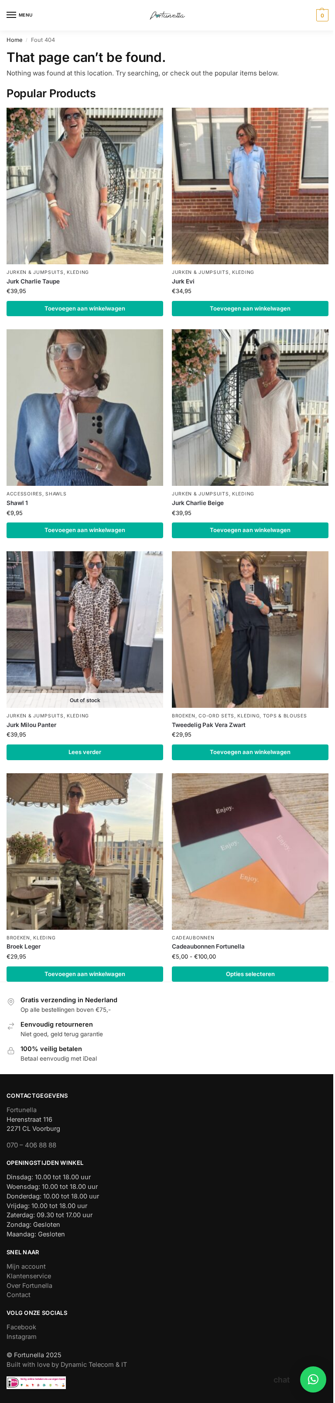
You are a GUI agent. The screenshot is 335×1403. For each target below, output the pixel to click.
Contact (19, 1295)
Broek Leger (24, 946)
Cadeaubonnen (193, 938)
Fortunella (22, 1110)
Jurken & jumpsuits (35, 272)
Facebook (21, 1327)
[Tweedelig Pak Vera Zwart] (250, 629)
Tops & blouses (285, 716)
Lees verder (84, 751)
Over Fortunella (29, 1286)
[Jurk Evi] (250, 186)
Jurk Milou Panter (31, 724)
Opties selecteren (250, 973)
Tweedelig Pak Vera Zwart (209, 724)
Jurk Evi (183, 281)
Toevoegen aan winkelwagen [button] (84, 308)
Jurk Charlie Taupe (33, 281)
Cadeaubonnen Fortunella (208, 946)
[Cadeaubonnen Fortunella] (250, 851)
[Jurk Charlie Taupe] (85, 186)
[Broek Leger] (85, 851)
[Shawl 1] (85, 407)
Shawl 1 (17, 502)
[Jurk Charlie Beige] (250, 407)
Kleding (78, 272)
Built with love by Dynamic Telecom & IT (67, 1365)
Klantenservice (29, 1276)
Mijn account (26, 1266)
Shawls (55, 494)
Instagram (22, 1337)
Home (14, 40)
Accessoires (24, 494)
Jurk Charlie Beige (198, 502)
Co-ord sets (216, 716)
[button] (321, 15)
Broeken (183, 716)
